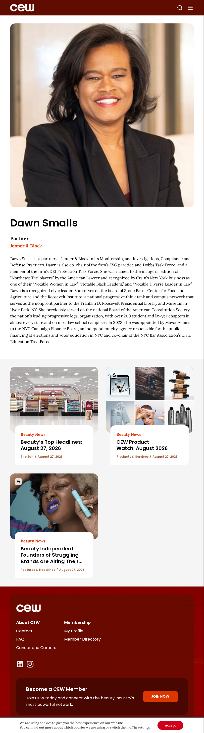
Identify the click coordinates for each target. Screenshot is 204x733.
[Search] (180, 8)
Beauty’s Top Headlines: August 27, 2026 (51, 445)
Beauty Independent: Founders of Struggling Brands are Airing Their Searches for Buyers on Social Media (50, 561)
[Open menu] (190, 7)
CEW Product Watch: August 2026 (142, 445)
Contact (24, 631)
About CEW (28, 622)
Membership (77, 622)
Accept (170, 725)
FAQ (20, 639)
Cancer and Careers (36, 648)
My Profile (73, 631)
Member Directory (82, 639)
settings (144, 727)
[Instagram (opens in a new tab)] (30, 664)
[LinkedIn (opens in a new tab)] (20, 664)
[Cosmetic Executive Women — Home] (22, 7)
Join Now (160, 696)
